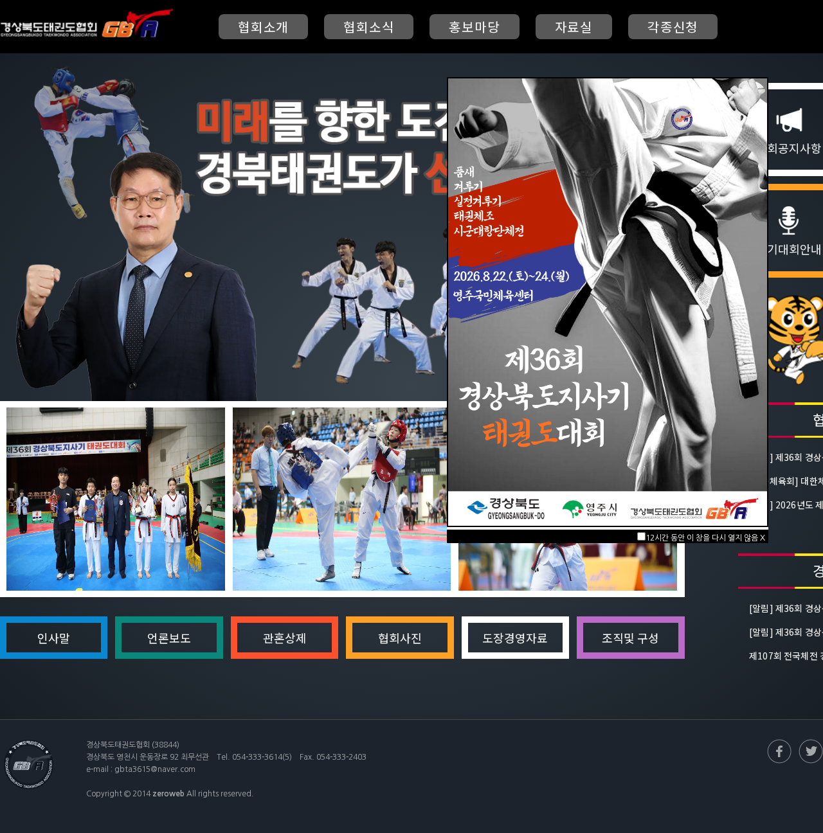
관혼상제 (285, 637)
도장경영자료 (515, 637)
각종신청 (672, 26)
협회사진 (400, 637)
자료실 (574, 26)
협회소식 (368, 26)
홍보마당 (474, 26)
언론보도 (169, 637)
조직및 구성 (630, 637)
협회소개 (263, 26)
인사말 (53, 637)
